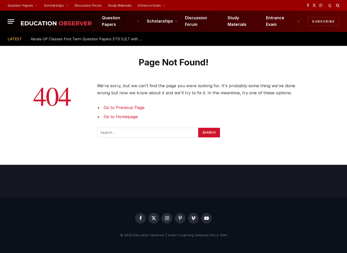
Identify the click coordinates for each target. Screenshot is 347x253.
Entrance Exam (149, 5)
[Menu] (11, 21)
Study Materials (119, 5)
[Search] (337, 5)
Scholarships (54, 5)
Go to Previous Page (124, 107)
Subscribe (323, 21)
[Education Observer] (56, 21)
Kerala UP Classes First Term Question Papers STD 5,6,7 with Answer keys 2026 (88, 39)
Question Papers (20, 5)
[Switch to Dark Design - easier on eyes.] (330, 5)
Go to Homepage (121, 116)
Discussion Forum (88, 5)
